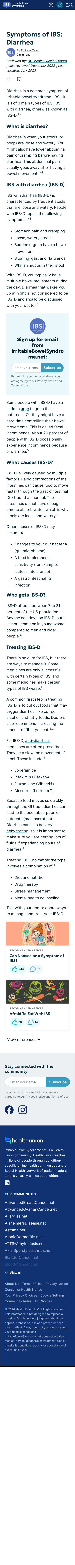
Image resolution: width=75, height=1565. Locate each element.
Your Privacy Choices (21, 1295)
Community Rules (18, 1301)
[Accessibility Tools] (51, 4)
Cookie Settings (52, 1295)
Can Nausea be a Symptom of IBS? (37, 958)
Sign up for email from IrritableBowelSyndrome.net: (37, 348)
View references (22, 1039)
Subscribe (52, 368)
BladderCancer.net (21, 1257)
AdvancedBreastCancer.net (29, 1202)
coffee (49, 711)
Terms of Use (19, 385)
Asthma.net (15, 1230)
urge (25, 408)
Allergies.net (16, 1216)
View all (15, 1273)
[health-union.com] (24, 1141)
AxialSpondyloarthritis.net (28, 1250)
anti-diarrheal (37, 740)
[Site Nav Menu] (69, 4)
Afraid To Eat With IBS (30, 1013)
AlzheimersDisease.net (25, 1223)
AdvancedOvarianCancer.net (31, 1209)
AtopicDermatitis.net (23, 1237)
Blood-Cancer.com (21, 1264)
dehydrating (17, 831)
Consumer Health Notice (23, 1289)
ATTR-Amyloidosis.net (25, 1243)
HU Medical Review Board (47, 61)
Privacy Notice (46, 381)
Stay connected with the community (29, 1069)
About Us (12, 1284)
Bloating (21, 258)
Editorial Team (30, 50)
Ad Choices (43, 1301)
